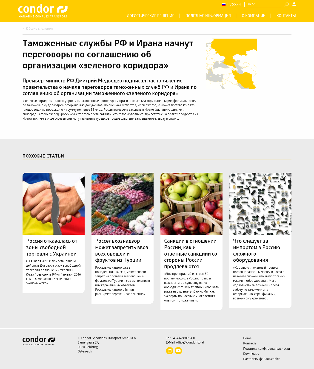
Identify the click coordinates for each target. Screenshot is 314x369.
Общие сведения (39, 29)
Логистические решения (150, 16)
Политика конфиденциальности (266, 349)
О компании (253, 16)
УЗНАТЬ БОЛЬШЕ (51, 181)
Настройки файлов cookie (261, 359)
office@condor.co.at (190, 342)
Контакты (286, 16)
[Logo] (46, 349)
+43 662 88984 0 (183, 338)
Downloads (251, 354)
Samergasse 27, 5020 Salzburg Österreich (88, 347)
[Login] (294, 5)
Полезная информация (208, 16)
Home (247, 338)
